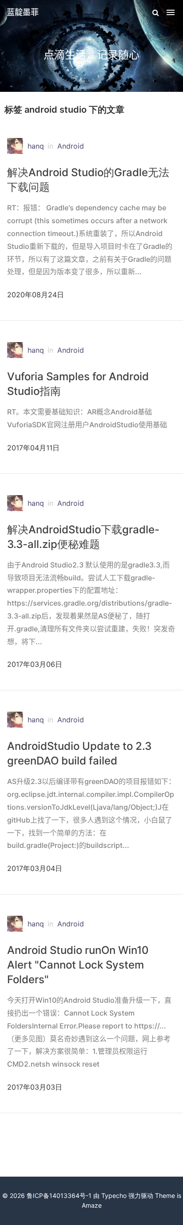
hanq (36, 146)
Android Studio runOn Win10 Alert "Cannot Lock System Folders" (78, 965)
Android (70, 146)
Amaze (92, 1205)
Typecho (114, 1195)
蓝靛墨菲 (23, 12)
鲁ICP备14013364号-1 (59, 1195)
